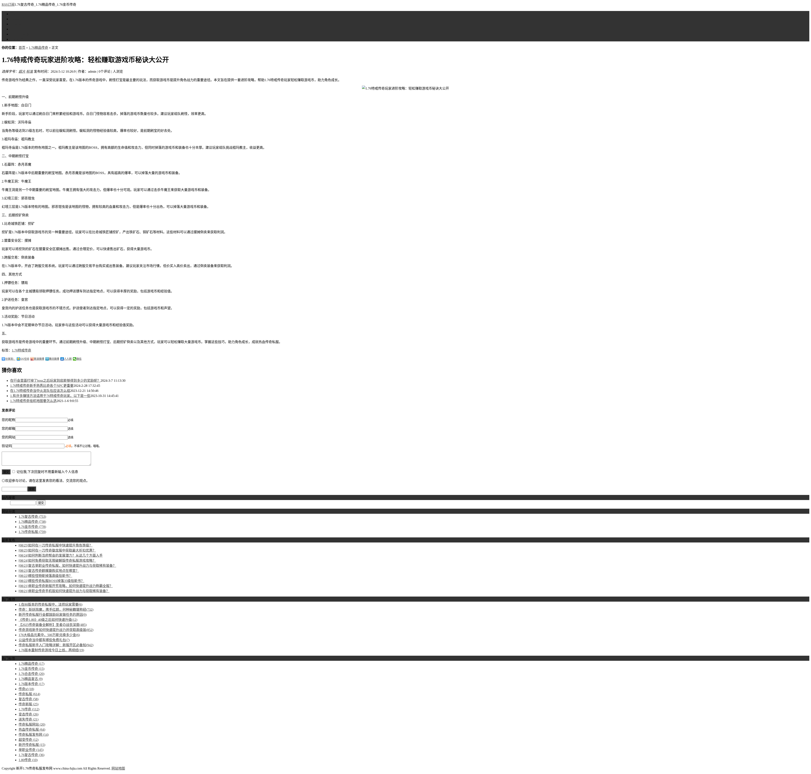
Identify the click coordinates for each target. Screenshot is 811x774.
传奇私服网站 (32, 724)
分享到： (10, 358)
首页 (13, 14)
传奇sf (26, 689)
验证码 (7, 446)
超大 (22, 71)
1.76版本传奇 (31, 684)
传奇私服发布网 (34, 734)
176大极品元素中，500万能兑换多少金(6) (49, 635)
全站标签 (17, 39)
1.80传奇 (28, 760)
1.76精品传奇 (20, 24)
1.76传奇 (29, 709)
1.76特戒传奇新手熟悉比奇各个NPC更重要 (41, 385)
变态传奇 (28, 714)
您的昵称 (8, 420)
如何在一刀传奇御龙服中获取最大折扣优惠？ (57, 550)
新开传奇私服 (32, 745)
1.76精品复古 (31, 679)
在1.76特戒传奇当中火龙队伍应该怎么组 (40, 390)
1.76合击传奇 (31, 674)
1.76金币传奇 (20, 29)
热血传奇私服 (32, 729)
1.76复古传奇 (20, 19)
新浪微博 (39, 358)
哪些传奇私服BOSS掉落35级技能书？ (51, 581)
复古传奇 (28, 699)
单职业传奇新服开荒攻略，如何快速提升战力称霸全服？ (66, 586)
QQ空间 (24, 358)
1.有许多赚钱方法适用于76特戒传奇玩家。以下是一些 (50, 396)
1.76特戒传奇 (21, 350)
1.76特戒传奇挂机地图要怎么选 (33, 401)
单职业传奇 (31, 750)
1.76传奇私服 (20, 34)
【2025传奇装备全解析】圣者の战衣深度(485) (53, 625)
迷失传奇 (28, 719)
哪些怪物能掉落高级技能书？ (45, 576)
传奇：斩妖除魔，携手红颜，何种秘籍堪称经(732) (56, 609)
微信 (79, 358)
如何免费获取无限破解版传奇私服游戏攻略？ (57, 560)
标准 (29, 71)
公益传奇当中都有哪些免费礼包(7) (44, 640)
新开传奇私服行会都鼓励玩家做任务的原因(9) (53, 614)
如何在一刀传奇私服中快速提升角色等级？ (56, 545)
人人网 (68, 358)
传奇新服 (28, 704)
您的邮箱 (8, 428)
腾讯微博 (54, 358)
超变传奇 (28, 739)
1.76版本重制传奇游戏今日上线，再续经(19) (51, 650)
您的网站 (8, 437)
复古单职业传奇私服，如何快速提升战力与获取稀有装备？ (67, 565)
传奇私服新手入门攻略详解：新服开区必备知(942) (56, 645)
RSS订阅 (8, 4)
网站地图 (118, 768)
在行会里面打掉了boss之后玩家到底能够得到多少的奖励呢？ (55, 380)
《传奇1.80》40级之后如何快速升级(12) (48, 619)
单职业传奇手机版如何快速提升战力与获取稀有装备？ (64, 591)
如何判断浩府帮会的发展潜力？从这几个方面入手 (61, 555)
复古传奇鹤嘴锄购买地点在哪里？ (49, 570)
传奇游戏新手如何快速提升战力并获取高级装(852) (56, 630)
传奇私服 (29, 694)
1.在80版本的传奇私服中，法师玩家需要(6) (50, 604)
